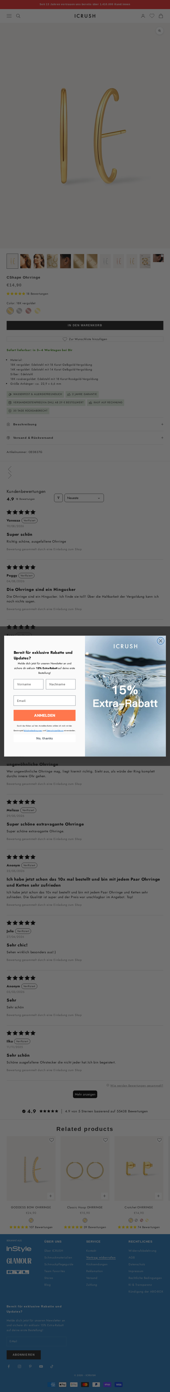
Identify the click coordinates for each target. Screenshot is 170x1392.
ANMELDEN (44, 715)
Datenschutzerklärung (54, 730)
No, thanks (44, 738)
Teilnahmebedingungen (33, 730)
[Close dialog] (160, 641)
